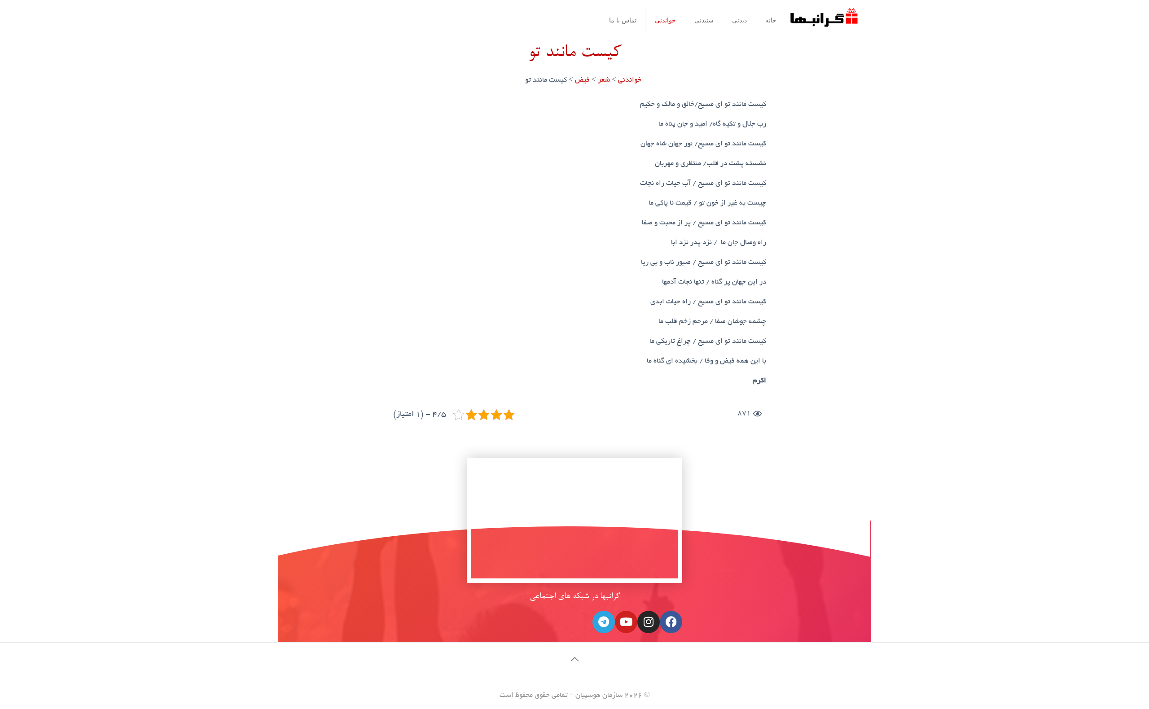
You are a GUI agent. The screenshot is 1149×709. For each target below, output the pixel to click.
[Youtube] (626, 622)
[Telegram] (603, 622)
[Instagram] (648, 622)
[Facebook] (671, 622)
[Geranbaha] (823, 21)
